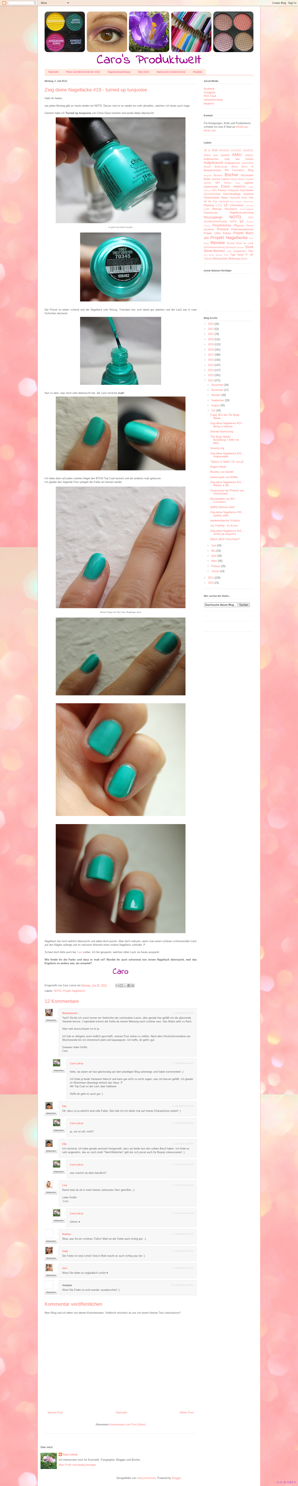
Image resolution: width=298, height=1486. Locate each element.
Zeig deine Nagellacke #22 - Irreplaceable (226, 455)
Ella (64, 1106)
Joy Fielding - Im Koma (224, 525)
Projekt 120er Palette (217, 233)
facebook (209, 88)
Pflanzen (239, 225)
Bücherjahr (247, 175)
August (215, 405)
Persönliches (221, 225)
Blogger (176, 1478)
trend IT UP (245, 254)
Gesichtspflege (232, 193)
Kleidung (209, 205)
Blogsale (208, 175)
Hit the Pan (211, 201)
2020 (211, 339)
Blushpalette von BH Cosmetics (222, 500)
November (217, 389)
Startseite (53, 72)
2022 (211, 328)
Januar (215, 571)
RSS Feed (210, 96)
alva (215, 155)
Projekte (197, 72)
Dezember (217, 384)
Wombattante (70, 1013)
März (214, 560)
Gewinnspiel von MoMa (224, 477)
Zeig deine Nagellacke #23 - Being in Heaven (226, 425)
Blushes (218, 175)
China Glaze (237, 179)
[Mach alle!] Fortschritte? (225, 539)
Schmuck (231, 247)
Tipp (232, 254)
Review (217, 242)
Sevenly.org (217, 448)
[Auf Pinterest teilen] (133, 985)
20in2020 (224, 150)
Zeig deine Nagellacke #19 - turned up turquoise (226, 532)
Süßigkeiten (239, 251)
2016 (211, 359)
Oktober (216, 395)
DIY (217, 182)
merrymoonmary (146, 1478)
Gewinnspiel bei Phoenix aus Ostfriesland (227, 492)
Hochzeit (224, 201)
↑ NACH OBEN (285, 1482)
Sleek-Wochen (214, 251)
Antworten (51, 1020)
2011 (211, 577)
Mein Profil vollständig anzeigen (77, 1464)
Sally (65, 1251)
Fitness (222, 190)
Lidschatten (236, 205)
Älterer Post (187, 1412)
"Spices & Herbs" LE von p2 (226, 461)
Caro (79, 952)
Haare (224, 197)
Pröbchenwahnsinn (242, 229)
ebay (238, 183)
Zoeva (243, 258)
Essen (225, 186)
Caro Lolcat (76, 1063)
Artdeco (249, 155)
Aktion (207, 155)
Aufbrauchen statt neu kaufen (228, 159)
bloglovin (209, 103)
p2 (241, 221)
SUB (229, 251)
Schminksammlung (214, 247)
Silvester (240, 247)
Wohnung (234, 258)
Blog (250, 170)
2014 (211, 370)
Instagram (209, 92)
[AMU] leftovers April (222, 507)
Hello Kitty (247, 197)
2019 (211, 344)
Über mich (143, 72)
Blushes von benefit (222, 471)
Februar (215, 566)
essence (239, 186)
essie (251, 187)
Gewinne (248, 193)
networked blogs (213, 99)
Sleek (249, 247)
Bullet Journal (212, 179)
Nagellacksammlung (119, 72)
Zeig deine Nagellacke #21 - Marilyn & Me (226, 484)
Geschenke (246, 190)
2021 (211, 334)
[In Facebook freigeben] (129, 985)
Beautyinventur (212, 170)
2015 (211, 365)
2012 (211, 380)
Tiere (226, 255)
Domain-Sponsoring (221, 431)
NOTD (57, 990)
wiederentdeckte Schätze (225, 520)
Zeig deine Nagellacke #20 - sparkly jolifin (226, 514)
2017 (211, 354)
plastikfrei (209, 229)
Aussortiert (247, 163)
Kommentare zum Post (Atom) (128, 1424)
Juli (213, 410)
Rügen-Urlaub (218, 466)
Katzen (238, 201)
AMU (237, 154)
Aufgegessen (232, 162)
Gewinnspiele (211, 197)
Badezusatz (221, 166)
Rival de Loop (244, 243)
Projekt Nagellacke (74, 990)
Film (214, 190)
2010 (211, 582)
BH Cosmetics (234, 170)
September (217, 400)
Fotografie (233, 190)
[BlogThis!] (121, 985)
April (214, 555)
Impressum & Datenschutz (171, 72)
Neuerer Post (55, 1412)
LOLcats (249, 205)
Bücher (231, 174)
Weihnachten (220, 258)
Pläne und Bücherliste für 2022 (83, 72)
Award (207, 166)
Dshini (227, 182)
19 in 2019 (211, 150)
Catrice (225, 179)
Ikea (232, 201)
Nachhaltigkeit (246, 209)
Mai (213, 550)
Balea (235, 166)
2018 (211, 349)
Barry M (247, 166)
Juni (213, 545)
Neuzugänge (213, 217)
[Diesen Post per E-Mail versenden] (117, 985)
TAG (250, 251)
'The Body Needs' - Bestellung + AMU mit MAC (224, 440)
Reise (206, 243)
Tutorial (208, 258)
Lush (206, 209)
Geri (64, 1268)
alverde (225, 155)
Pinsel (250, 225)
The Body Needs (213, 255)
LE (226, 205)
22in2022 (248, 150)
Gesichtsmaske (212, 194)
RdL (251, 238)
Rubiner (66, 1234)
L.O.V (219, 205)
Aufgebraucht (213, 162)
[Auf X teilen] (125, 985)
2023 (211, 323)
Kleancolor (248, 201)
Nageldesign (211, 212)
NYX (250, 217)
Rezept (231, 243)
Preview (223, 229)
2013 (211, 375)
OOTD (233, 221)
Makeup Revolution (224, 208)
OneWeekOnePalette (215, 221)
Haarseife (234, 197)
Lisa (64, 1185)
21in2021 (236, 150)
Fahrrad (207, 190)
